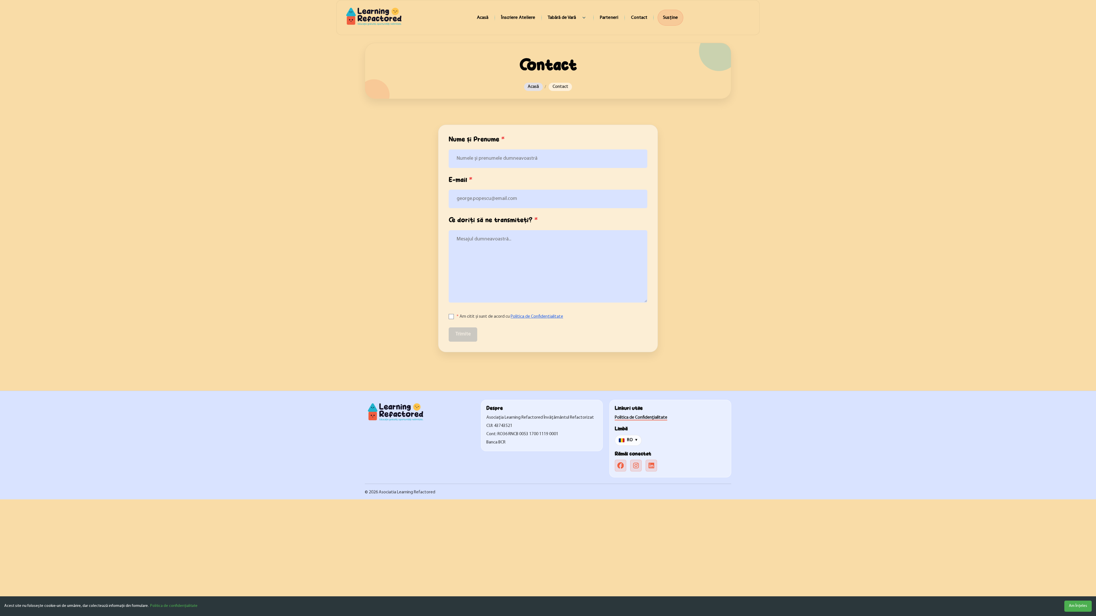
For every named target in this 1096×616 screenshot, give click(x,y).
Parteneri (609, 17)
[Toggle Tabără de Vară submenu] (584, 17)
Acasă (482, 17)
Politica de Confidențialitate (537, 316)
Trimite (463, 334)
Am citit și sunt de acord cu (509, 316)
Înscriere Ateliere (518, 17)
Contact (639, 17)
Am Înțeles (1078, 606)
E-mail (460, 180)
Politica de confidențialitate (174, 606)
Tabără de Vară (562, 17)
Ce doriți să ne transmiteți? (493, 220)
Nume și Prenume (477, 139)
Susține (670, 17)
